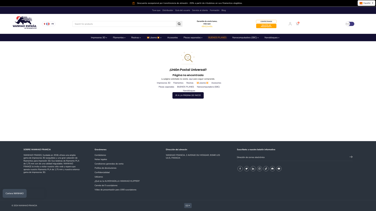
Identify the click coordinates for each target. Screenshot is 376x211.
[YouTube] (279, 168)
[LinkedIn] (253, 168)
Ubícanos (99, 176)
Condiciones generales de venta (109, 163)
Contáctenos (100, 155)
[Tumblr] (272, 168)
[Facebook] (240, 168)
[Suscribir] (351, 157)
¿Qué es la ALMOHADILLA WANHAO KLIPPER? (117, 181)
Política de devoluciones (105, 168)
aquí (191, 79)
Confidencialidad (102, 172)
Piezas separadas (192, 37)
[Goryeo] (246, 168)
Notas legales (101, 159)
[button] (366, 3)
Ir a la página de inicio (188, 95)
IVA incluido (348, 24)
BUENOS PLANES (217, 37)
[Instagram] (259, 168)
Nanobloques (271, 37)
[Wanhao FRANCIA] (23, 24)
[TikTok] (266, 168)
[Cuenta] (290, 24)
